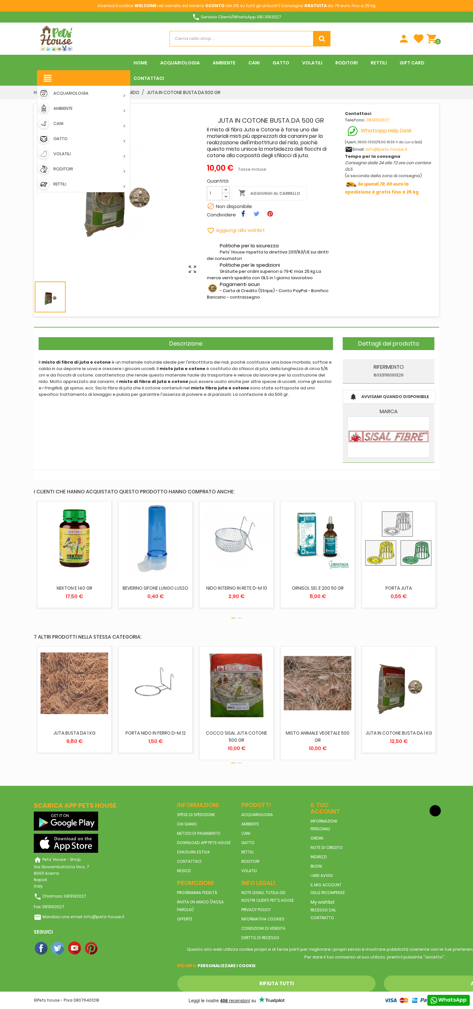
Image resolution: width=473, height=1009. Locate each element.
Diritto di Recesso (260, 937)
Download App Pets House (204, 842)
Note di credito (327, 847)
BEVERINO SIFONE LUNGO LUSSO (155, 588)
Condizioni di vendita (263, 928)
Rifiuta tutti (276, 983)
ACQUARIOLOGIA (257, 814)
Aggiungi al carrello (269, 193)
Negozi (184, 870)
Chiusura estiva (193, 852)
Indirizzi (319, 857)
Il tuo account (325, 808)
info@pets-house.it (387, 149)
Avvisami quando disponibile (389, 397)
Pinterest (92, 948)
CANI (245, 833)
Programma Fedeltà (197, 892)
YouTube (75, 948)
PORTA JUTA (398, 588)
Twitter (58, 948)
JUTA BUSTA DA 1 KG (74, 733)
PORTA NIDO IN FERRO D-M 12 (155, 733)
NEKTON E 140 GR (74, 588)
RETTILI (247, 852)
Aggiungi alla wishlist (236, 230)
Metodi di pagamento (198, 833)
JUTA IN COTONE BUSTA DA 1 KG (399, 733)
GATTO (248, 842)
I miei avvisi (322, 875)
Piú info (186, 966)
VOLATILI (249, 870)
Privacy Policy (256, 909)
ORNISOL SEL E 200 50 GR (318, 588)
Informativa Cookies (262, 919)
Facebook (41, 948)
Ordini (317, 838)
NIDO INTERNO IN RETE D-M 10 (236, 588)
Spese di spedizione (196, 814)
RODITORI (250, 861)
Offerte (184, 919)
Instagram (108, 948)
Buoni (316, 866)
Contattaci (189, 861)
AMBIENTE (250, 824)
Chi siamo (187, 824)
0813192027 (378, 120)
